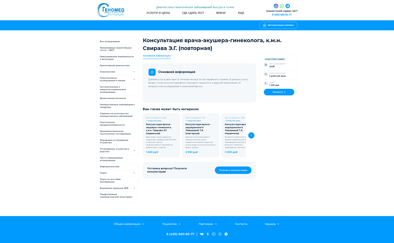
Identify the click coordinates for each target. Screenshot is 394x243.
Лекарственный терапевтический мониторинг (116, 195)
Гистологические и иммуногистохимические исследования (113, 89)
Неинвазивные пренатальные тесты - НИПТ (116, 49)
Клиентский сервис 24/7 (282, 11)
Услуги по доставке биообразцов (110, 180)
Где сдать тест (193, 13)
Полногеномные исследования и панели (112, 79)
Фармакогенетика (109, 167)
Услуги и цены (158, 13)
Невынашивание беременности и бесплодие (117, 58)
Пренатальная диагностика (114, 65)
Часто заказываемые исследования (111, 159)
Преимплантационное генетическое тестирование (115, 132)
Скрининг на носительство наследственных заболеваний (116, 114)
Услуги (103, 173)
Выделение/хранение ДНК (114, 188)
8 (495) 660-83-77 (282, 14)
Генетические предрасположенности (112, 123)
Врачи (221, 13)
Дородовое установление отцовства (114, 141)
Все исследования (110, 41)
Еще (241, 13)
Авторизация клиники (281, 25)
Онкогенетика (107, 72)
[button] (251, 135)
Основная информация (157, 56)
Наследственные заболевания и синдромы (117, 106)
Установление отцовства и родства (114, 150)
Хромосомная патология (113, 98)
